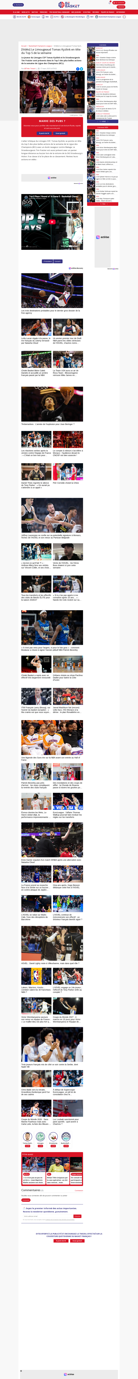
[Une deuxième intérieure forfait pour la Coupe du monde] (91, 94)
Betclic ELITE (21, 17)
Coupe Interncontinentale (81, 1174)
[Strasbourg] (53, 1136)
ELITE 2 (56, 17)
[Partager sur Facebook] (77, 69)
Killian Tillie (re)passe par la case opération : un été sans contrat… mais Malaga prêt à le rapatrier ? (57, 1183)
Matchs (35, 12)
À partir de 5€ (44, 133)
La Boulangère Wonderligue (75, 17)
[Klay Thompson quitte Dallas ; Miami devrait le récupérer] (91, 198)
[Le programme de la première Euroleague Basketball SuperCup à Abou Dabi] (91, 79)
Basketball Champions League (110, 17)
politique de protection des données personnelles (60, 1220)
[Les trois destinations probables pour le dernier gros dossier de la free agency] (91, 184)
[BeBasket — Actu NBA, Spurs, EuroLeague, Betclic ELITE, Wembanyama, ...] (69, 5)
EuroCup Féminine (103, 114)
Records (96, 12)
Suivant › (58, 261)
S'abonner (121, 7)
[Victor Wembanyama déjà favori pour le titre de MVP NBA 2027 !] (91, 101)
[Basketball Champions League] (66, 1136)
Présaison (100, 106)
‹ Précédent (47, 261)
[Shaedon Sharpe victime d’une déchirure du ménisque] (91, 57)
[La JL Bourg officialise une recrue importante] (91, 50)
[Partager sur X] (81, 69)
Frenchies (43, 12)
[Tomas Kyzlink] (27, 1136)
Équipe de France (107, 12)
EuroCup (99, 48)
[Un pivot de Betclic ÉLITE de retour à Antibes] (91, 108)
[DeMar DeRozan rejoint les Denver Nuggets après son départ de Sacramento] (91, 191)
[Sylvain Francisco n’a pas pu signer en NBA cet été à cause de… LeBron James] (91, 176)
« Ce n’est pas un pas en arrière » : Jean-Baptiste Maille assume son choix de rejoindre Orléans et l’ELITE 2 (33, 1183)
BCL (49, 1174)
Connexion (79, 1190)
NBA (47, 17)
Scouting (86, 12)
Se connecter (120, 3)
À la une (16, 12)
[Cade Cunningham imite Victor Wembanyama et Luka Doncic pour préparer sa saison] (91, 154)
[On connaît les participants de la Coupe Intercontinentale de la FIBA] (81, 1164)
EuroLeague (36, 17)
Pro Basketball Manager (59, 12)
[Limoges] (40, 1136)
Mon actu (26, 12)
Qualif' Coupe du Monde (105, 63)
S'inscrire (77, 1216)
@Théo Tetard (29, 68)
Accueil (23, 46)
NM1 (92, 17)
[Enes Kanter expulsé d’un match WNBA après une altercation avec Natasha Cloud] (91, 169)
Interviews (120, 12)
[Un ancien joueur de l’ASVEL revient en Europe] (91, 86)
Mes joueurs (76, 12)
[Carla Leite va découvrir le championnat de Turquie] (91, 116)
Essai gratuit (60, 133)
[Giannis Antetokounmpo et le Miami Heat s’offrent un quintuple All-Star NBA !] (91, 162)
